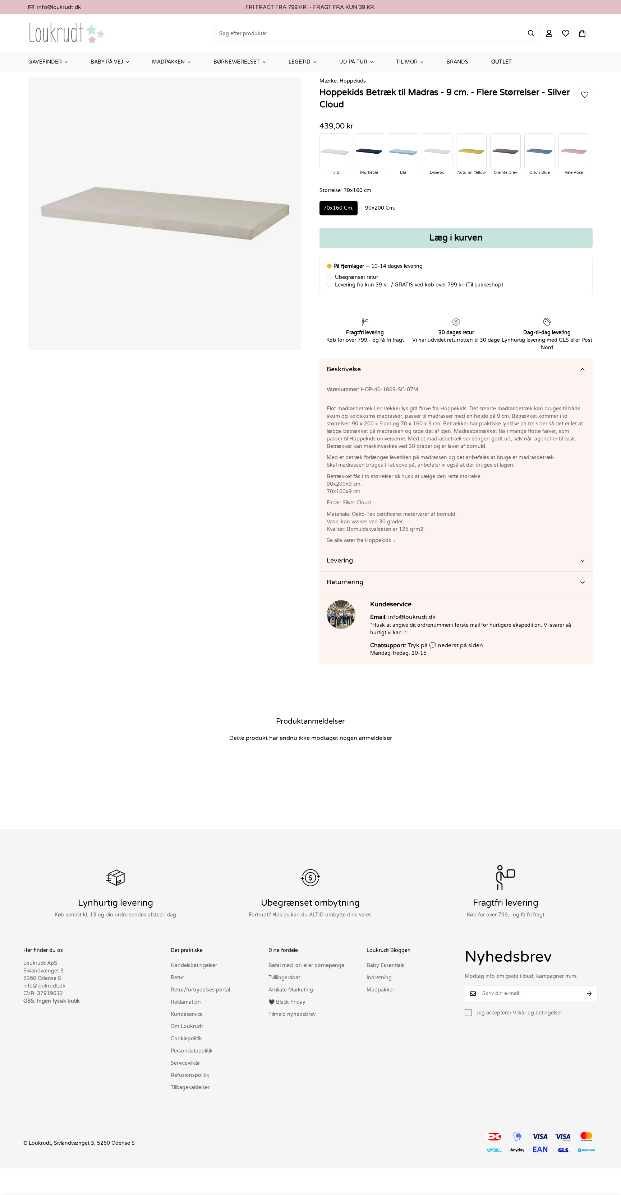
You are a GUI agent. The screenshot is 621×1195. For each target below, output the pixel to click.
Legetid (299, 62)
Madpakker (380, 990)
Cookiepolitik (186, 1039)
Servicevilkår (185, 1063)
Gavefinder (45, 62)
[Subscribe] (589, 993)
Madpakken (168, 62)
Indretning (379, 978)
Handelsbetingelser (194, 965)
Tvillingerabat (284, 978)
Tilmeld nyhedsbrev (292, 1014)
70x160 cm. (338, 208)
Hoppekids (353, 81)
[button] (582, 33)
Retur (177, 978)
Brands (457, 62)
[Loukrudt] (67, 33)
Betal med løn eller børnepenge (306, 965)
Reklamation (186, 1002)
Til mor (407, 62)
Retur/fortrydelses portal (200, 990)
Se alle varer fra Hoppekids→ (361, 540)
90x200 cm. (380, 208)
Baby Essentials (385, 965)
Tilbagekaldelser (190, 1087)
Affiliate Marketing (290, 990)
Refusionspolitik (190, 1075)
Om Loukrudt (187, 1026)
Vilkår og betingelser (537, 1013)
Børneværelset (236, 62)
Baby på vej (107, 62)
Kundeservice (187, 1014)
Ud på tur (353, 62)
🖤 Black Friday (286, 1002)
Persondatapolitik (192, 1051)
